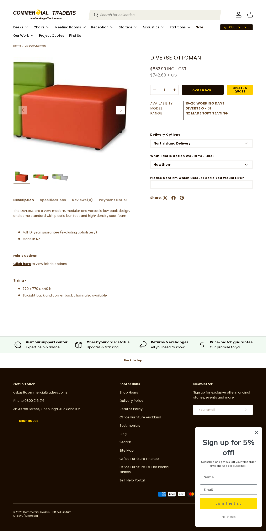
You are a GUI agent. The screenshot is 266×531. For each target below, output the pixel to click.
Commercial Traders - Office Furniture (47, 512)
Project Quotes (51, 35)
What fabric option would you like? (182, 156)
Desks (18, 27)
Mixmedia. (31, 516)
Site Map (126, 450)
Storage (125, 27)
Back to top (133, 360)
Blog (123, 433)
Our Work (21, 35)
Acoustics (151, 27)
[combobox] (155, 15)
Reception (99, 27)
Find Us (75, 35)
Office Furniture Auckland (140, 417)
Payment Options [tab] (114, 200)
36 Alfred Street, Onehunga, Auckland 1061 (47, 409)
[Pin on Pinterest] (182, 198)
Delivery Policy (131, 400)
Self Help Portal (132, 480)
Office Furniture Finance (139, 458)
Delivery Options (165, 134)
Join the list (228, 503)
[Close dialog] (256, 432)
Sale (199, 27)
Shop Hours (28, 421)
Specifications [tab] (53, 200)
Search (125, 442)
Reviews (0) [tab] (82, 200)
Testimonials (129, 425)
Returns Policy (131, 409)
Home (17, 46)
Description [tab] (23, 200)
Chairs (38, 27)
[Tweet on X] (165, 198)
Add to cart (202, 90)
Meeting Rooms (68, 27)
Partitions (178, 27)
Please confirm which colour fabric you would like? (197, 178)
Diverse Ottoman (35, 46)
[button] (250, 14)
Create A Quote (240, 90)
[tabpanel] (71, 263)
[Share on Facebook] (173, 198)
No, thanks (229, 517)
